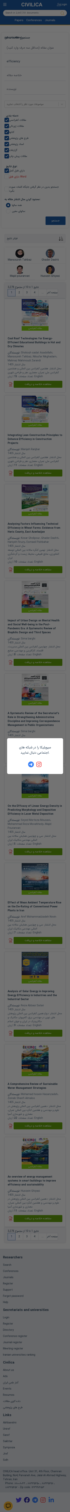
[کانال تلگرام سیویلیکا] (31, 764)
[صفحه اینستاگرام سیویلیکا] (39, 764)
